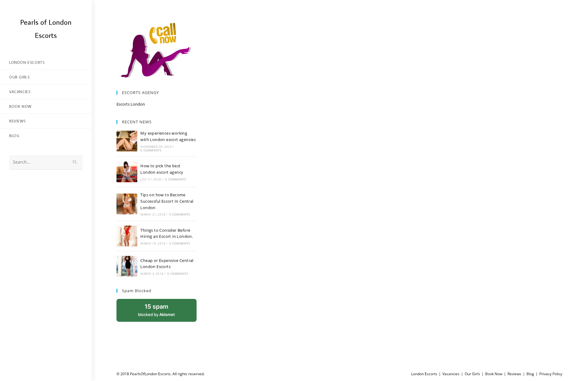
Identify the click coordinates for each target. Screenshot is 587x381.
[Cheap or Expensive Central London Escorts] (126, 266)
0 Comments (150, 150)
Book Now (493, 373)
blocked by (163, 312)
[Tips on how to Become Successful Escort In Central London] (126, 204)
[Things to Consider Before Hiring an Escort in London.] (126, 236)
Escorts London (130, 104)
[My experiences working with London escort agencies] (126, 141)
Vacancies (451, 373)
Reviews (514, 373)
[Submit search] (75, 162)
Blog (530, 373)
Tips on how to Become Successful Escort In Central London (166, 201)
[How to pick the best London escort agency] (126, 171)
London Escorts (424, 373)
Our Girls (472, 373)
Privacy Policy (550, 373)
